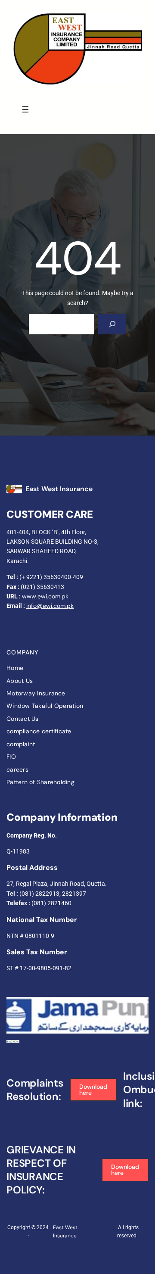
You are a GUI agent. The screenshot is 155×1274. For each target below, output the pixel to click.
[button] (93, 1089)
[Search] (112, 324)
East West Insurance (59, 488)
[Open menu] (25, 109)
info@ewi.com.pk (50, 606)
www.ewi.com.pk (45, 596)
